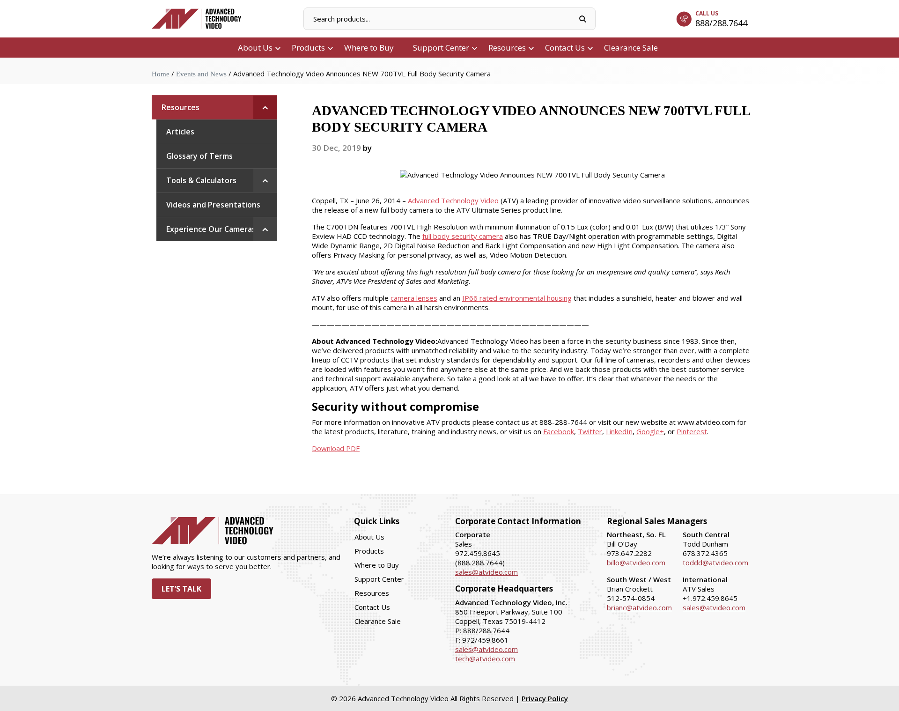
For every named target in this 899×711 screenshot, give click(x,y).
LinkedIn (619, 431)
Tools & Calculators (201, 180)
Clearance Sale (631, 47)
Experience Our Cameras (211, 229)
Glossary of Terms (199, 156)
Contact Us (565, 47)
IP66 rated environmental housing (517, 298)
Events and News (201, 74)
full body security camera (462, 236)
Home (160, 74)
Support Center (441, 47)
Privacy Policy (545, 698)
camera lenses (414, 298)
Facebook (558, 431)
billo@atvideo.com (636, 562)
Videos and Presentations (213, 205)
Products (308, 47)
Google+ (650, 431)
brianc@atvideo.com (639, 607)
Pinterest (692, 431)
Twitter (590, 431)
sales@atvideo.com (486, 572)
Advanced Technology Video (453, 200)
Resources (507, 47)
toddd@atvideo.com (715, 562)
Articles (180, 131)
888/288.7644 (721, 23)
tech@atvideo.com (485, 658)
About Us (255, 47)
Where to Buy (369, 47)
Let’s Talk (181, 589)
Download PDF (336, 448)
